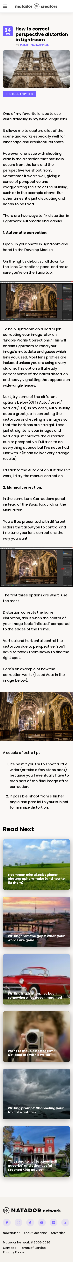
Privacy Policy (13, 1252)
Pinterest (53, 1222)
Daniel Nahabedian (34, 45)
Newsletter (11, 1233)
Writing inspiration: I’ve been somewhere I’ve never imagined (35, 995)
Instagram (18, 1222)
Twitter (65, 1222)
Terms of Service (33, 1248)
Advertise (58, 1233)
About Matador (35, 1233)
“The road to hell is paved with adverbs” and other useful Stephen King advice (33, 1165)
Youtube (42, 1222)
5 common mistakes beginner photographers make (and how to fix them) (36, 878)
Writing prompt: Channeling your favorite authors (36, 1110)
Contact (9, 1248)
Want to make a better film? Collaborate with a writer (31, 1053)
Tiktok (30, 1222)
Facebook (7, 1222)
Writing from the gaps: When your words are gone (36, 938)
